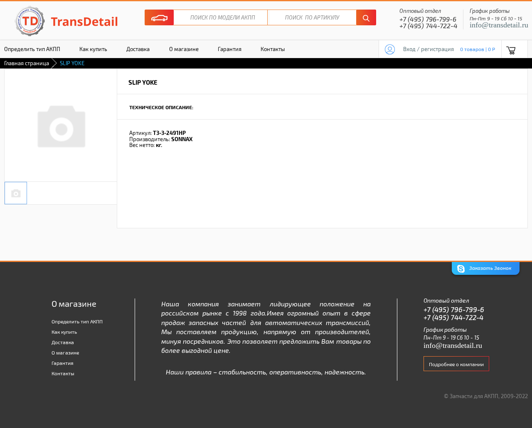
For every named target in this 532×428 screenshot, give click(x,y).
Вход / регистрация (428, 49)
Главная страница (26, 63)
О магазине (184, 49)
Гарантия (229, 49)
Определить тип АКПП (77, 321)
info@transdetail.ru (499, 25)
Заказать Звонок (489, 268)
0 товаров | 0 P (477, 49)
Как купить (93, 49)
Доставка (138, 49)
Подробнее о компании (456, 364)
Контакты (273, 49)
